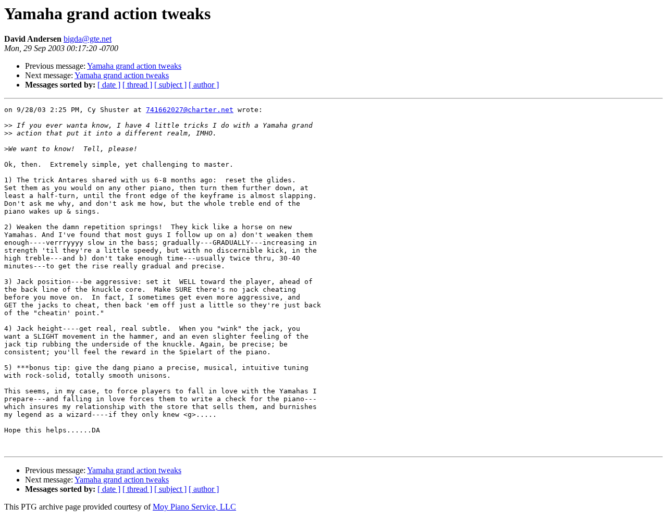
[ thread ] (137, 84)
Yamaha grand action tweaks (134, 65)
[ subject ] (170, 84)
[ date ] (108, 84)
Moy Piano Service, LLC (194, 506)
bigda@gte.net (88, 38)
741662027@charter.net (189, 110)
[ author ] (204, 84)
